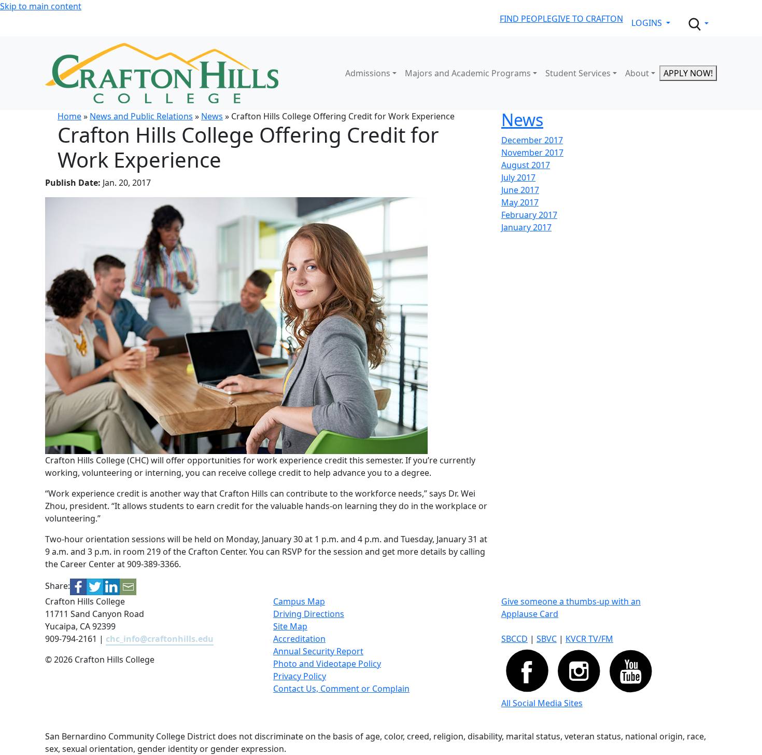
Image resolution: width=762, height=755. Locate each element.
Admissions (367, 73)
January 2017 (526, 227)
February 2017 (529, 215)
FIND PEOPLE (526, 18)
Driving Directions (308, 614)
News (212, 116)
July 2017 (518, 177)
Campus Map (299, 601)
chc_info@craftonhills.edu (160, 638)
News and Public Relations (141, 116)
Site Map (290, 626)
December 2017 (532, 140)
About (637, 73)
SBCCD (514, 638)
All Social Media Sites (542, 703)
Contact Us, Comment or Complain (341, 688)
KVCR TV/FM (589, 638)
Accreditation (299, 638)
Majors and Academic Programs (468, 73)
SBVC (547, 638)
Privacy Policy (299, 676)
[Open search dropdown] (698, 24)
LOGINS (647, 23)
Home (69, 116)
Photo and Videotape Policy (327, 663)
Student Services (578, 73)
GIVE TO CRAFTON (587, 18)
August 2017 (525, 165)
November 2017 (532, 152)
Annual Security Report (318, 651)
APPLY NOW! (688, 73)
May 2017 (520, 202)
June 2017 (520, 190)
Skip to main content (40, 6)
